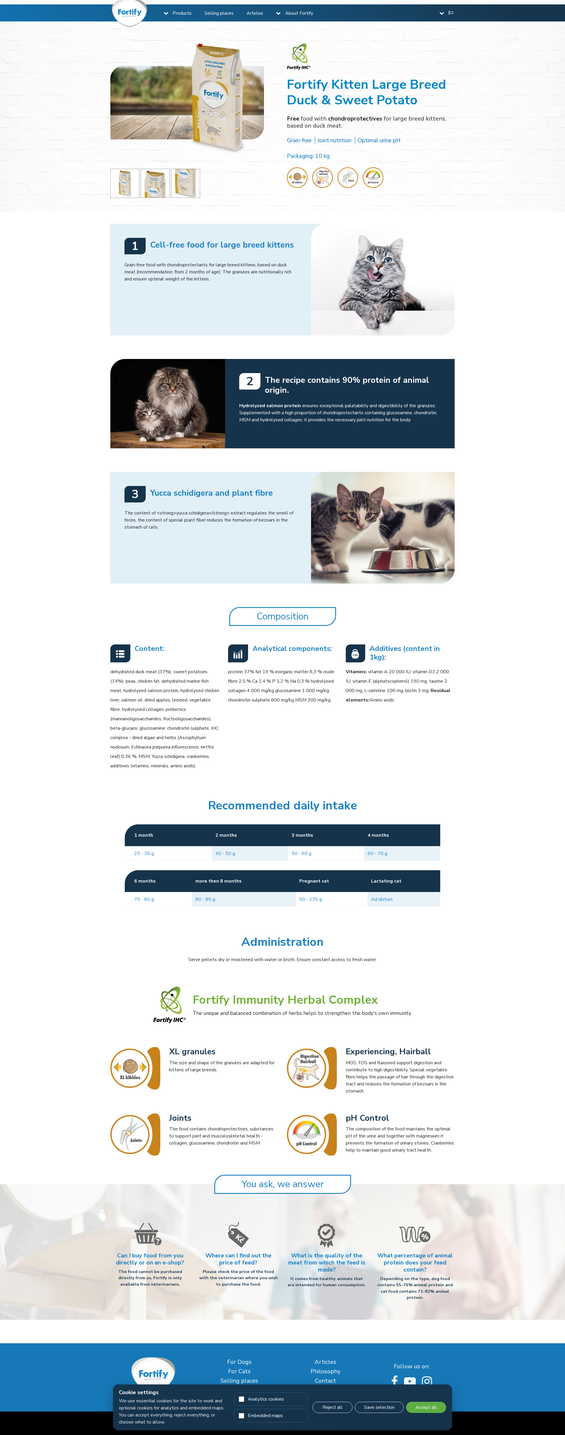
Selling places (219, 13)
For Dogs (239, 1362)
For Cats (239, 1371)
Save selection (379, 1407)
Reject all (333, 1407)
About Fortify (299, 13)
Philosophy (325, 1371)
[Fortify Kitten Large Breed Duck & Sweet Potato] (125, 183)
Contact (325, 1381)
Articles (255, 13)
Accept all (426, 1407)
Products (182, 13)
